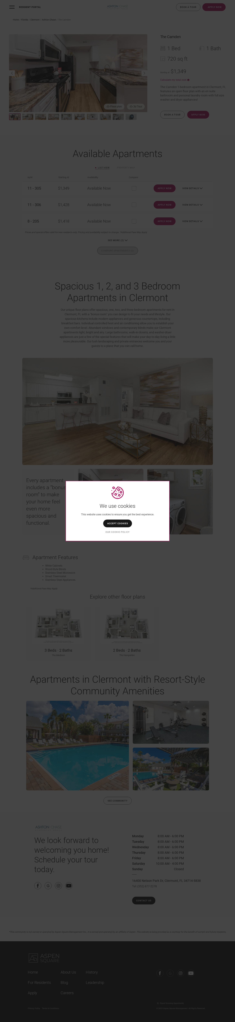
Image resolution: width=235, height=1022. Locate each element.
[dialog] (117, 511)
